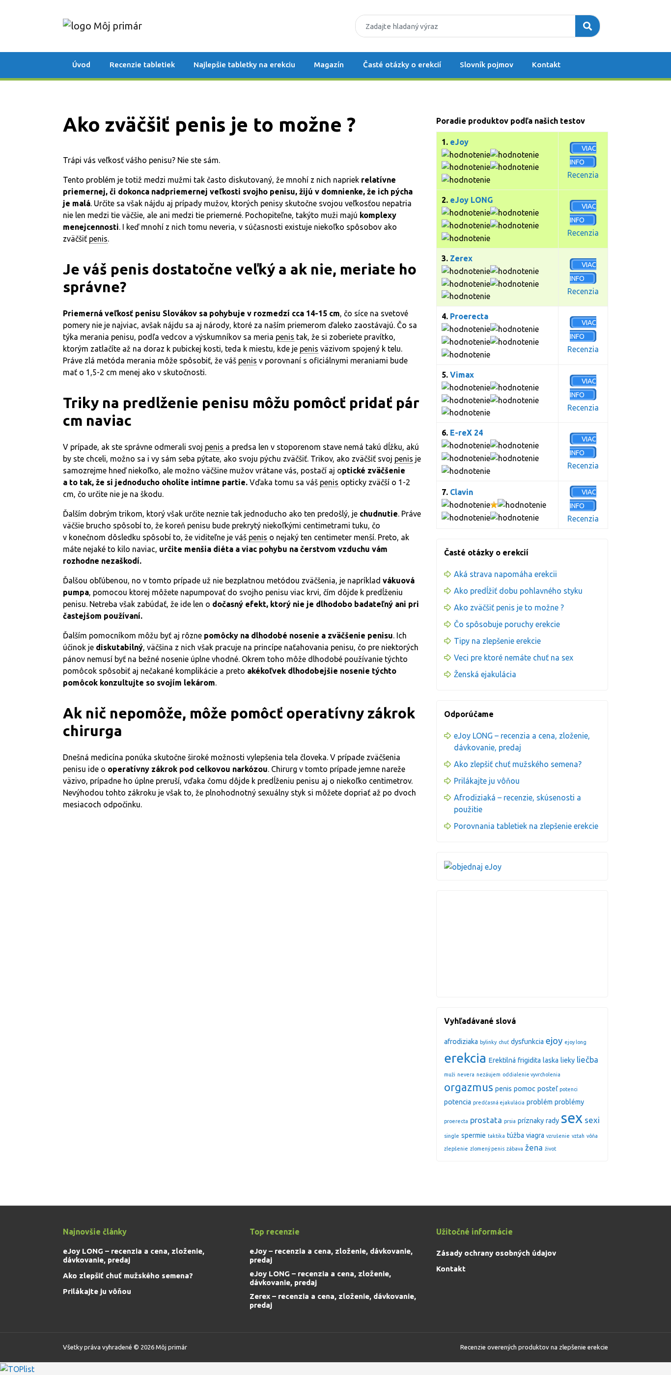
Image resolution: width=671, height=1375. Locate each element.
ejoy (554, 1041)
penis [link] (98, 238)
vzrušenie (558, 1136)
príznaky (531, 1121)
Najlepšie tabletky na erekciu (244, 64)
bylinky (488, 1042)
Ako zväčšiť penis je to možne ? (509, 607)
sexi (592, 1120)
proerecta (456, 1121)
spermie (473, 1135)
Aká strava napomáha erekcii (505, 574)
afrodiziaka (461, 1041)
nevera (466, 1074)
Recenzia (583, 174)
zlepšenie (456, 1149)
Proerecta (469, 316)
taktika (496, 1136)
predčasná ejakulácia (499, 1102)
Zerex (461, 258)
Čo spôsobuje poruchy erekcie (507, 624)
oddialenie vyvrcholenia (531, 1074)
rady (552, 1121)
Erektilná (502, 1060)
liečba (587, 1059)
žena (534, 1147)
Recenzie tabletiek (142, 64)
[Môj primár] (102, 25)
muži (449, 1074)
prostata (486, 1120)
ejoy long (575, 1042)
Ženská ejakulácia (485, 674)
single (451, 1136)
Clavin (461, 492)
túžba (515, 1135)
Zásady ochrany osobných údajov (496, 1253)
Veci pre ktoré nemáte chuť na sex (513, 657)
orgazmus (468, 1087)
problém (540, 1102)
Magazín (329, 64)
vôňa (592, 1136)
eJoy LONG (471, 199)
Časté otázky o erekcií (402, 64)
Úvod (81, 64)
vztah (578, 1136)
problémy (569, 1102)
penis (503, 1089)
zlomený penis (487, 1149)
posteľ (547, 1089)
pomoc (524, 1089)
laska (551, 1060)
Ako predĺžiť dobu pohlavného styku (518, 590)
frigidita (529, 1060)
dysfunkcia (527, 1041)
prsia (510, 1121)
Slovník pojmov (486, 64)
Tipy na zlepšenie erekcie (497, 640)
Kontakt (546, 64)
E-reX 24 (466, 432)
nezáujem (488, 1074)
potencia (457, 1102)
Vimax (462, 374)
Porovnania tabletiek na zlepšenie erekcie (526, 826)
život (550, 1149)
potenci (568, 1089)
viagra (535, 1135)
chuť (504, 1042)
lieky (567, 1060)
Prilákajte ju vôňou (487, 780)
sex (572, 1118)
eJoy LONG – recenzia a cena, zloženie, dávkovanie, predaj (133, 1255)
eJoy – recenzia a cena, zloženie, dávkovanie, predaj (331, 1255)
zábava (514, 1149)
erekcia (465, 1057)
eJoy (459, 142)
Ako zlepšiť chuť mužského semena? (518, 764)
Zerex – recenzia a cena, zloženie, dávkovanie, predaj (333, 1300)
